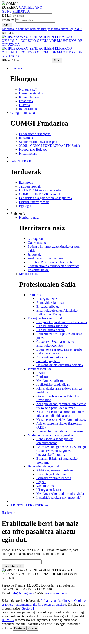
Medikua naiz (28, 274)
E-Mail (6, 15)
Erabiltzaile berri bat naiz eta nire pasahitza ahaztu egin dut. (42, 29)
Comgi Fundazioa (22, 113)
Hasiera (7, 512)
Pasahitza (8, 20)
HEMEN (8, 620)
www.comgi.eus (55, 593)
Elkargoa (16, 68)
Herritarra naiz (29, 217)
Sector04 (28, 608)
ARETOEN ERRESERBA (29, 505)
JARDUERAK (21, 161)
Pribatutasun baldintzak (56, 600)
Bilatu (6, 60)
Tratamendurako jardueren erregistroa (40, 604)
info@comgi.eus (22, 593)
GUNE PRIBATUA (16, 11)
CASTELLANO (30, 7)
